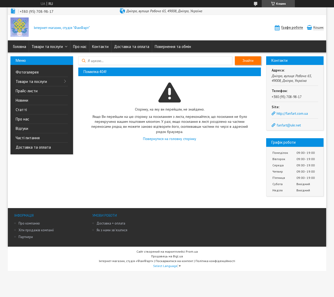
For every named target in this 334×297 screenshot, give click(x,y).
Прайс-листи (27, 90)
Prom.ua (192, 251)
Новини (22, 100)
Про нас (80, 47)
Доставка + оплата (111, 223)
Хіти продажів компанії (36, 230)
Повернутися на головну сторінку (169, 138)
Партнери (26, 237)
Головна (19, 47)
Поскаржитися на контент (174, 261)
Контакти (100, 47)
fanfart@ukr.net (289, 125)
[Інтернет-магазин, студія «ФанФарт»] (19, 27)
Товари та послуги (47, 47)
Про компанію (29, 223)
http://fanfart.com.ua (292, 113)
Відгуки (22, 128)
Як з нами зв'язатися (112, 230)
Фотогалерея (27, 72)
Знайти (247, 61)
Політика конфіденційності (215, 261)
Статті (21, 109)
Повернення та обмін (173, 47)
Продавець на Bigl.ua (167, 256)
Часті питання (28, 137)
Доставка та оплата (131, 47)
